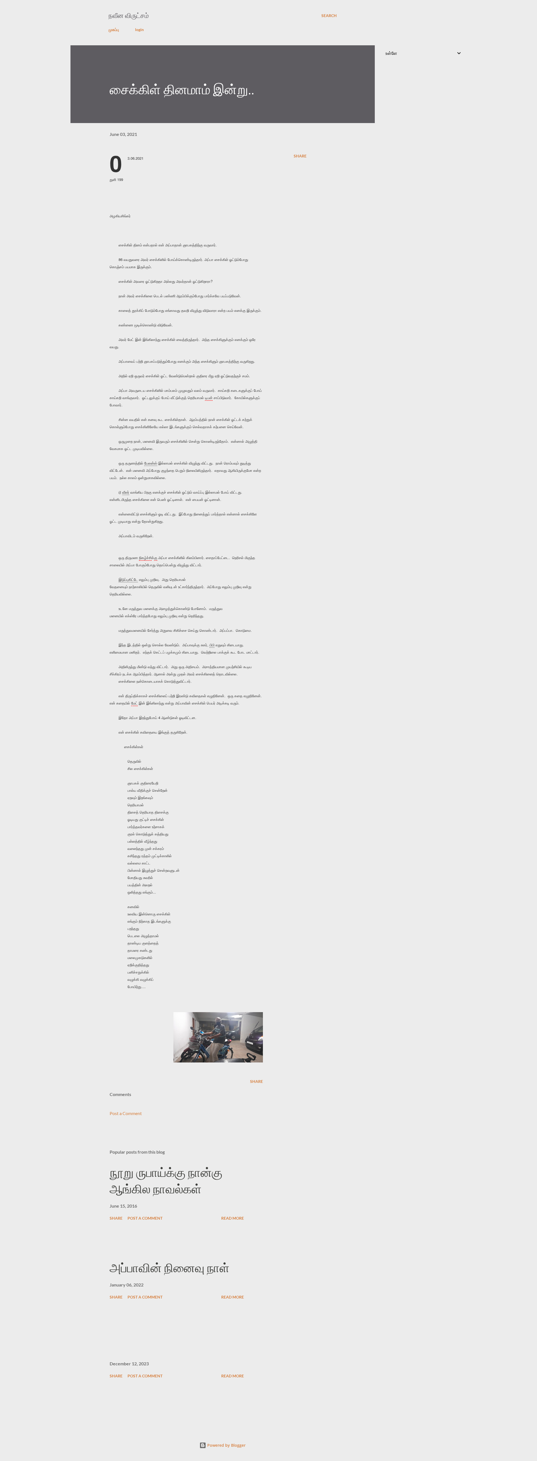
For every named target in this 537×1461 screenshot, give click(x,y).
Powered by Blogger (226, 1445)
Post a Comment (126, 1113)
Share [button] (300, 156)
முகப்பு (114, 29)
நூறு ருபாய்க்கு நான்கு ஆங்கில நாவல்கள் (166, 1181)
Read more (232, 1218)
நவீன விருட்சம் (129, 15)
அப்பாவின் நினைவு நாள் (169, 1268)
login (139, 29)
